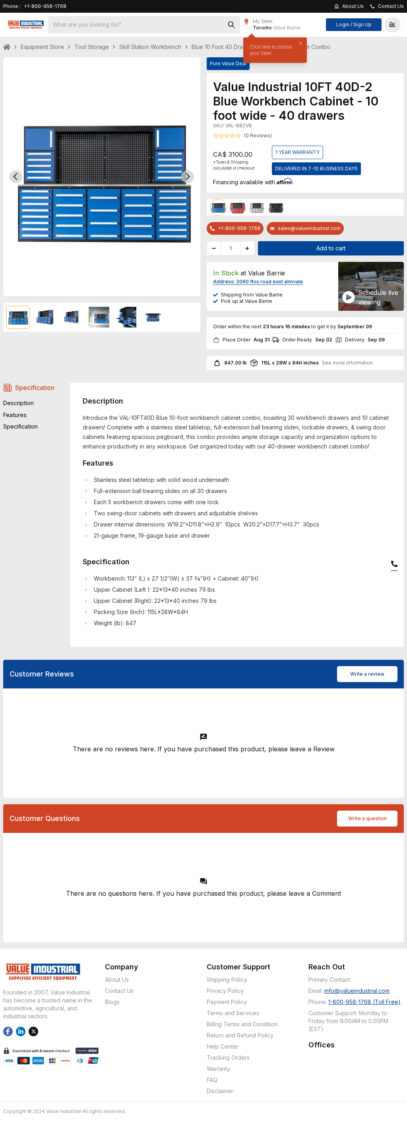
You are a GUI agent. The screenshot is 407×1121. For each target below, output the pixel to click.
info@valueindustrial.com (357, 990)
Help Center (222, 1046)
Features (15, 414)
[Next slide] (187, 176)
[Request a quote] (348, 297)
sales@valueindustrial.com (309, 228)
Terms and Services (233, 1013)
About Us (117, 979)
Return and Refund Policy (240, 1035)
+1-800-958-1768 (239, 228)
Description (18, 403)
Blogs (112, 1001)
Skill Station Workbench (150, 46)
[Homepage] (25, 24)
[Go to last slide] (16, 176)
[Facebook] (8, 1031)
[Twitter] (33, 1031)
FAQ (212, 1079)
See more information (347, 363)
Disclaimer (220, 1091)
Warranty (218, 1068)
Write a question (367, 818)
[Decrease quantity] (214, 248)
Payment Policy (227, 1001)
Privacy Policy (225, 990)
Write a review (367, 674)
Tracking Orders (228, 1057)
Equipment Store (42, 46)
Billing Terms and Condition (242, 1024)
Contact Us (119, 990)
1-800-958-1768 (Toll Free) (364, 1001)
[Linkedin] (20, 1031)
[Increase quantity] (247, 248)
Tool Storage (91, 46)
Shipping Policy (227, 979)
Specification (34, 388)
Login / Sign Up (354, 24)
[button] (393, 25)
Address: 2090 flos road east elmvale (258, 282)
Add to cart (330, 248)
